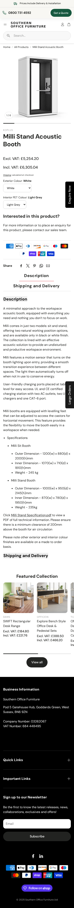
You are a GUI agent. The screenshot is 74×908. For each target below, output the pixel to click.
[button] (37, 35)
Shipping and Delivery (36, 286)
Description (36, 275)
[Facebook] (21, 266)
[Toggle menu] (5, 24)
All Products (21, 47)
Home (6, 47)
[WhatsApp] (41, 266)
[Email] (48, 266)
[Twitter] (28, 266)
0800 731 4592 (19, 13)
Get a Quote (61, 13)
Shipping (7, 175)
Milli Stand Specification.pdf (31, 515)
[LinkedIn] (41, 856)
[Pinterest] (34, 266)
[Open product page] (18, 597)
